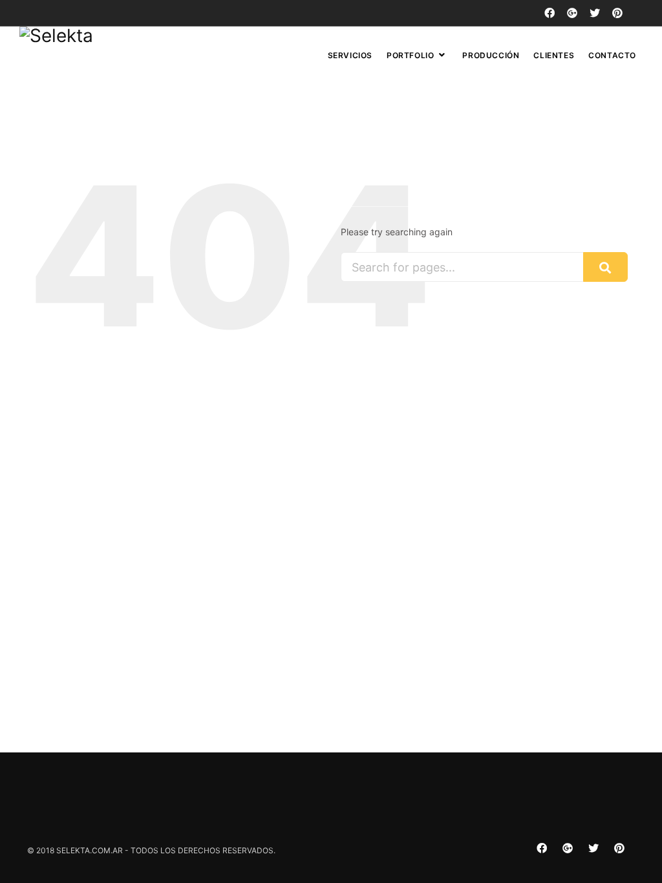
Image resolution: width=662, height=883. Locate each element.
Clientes (553, 55)
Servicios (350, 55)
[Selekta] (56, 36)
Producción (490, 55)
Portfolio (410, 55)
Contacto (612, 55)
